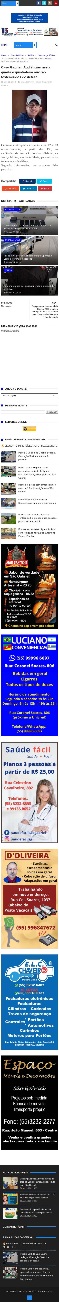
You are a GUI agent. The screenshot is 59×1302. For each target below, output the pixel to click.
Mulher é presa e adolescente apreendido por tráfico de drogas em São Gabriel (27, 227)
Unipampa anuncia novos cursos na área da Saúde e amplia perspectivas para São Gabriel (37, 1182)
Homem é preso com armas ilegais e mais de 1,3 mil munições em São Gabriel (37, 488)
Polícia (31, 55)
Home (4, 45)
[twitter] (44, 3)
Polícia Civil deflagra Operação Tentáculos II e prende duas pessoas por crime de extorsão (37, 518)
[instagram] (50, 3)
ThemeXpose (46, 1291)
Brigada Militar (17, 55)
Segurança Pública (46, 55)
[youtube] (56, 3)
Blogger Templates (16, 1291)
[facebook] (39, 3)
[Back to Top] (29, 1297)
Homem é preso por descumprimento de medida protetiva (29, 287)
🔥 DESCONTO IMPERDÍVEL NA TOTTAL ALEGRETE (29, 446)
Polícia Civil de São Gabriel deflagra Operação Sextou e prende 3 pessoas (28, 257)
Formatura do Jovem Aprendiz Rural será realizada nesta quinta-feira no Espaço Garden (37, 532)
